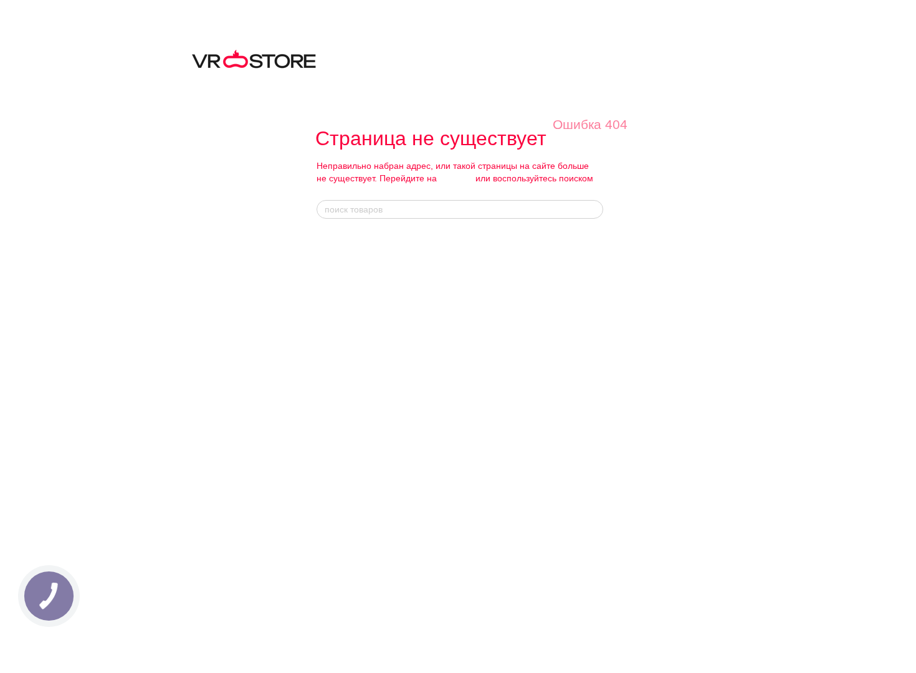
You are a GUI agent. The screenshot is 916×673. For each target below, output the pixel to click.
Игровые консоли (349, 322)
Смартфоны (339, 335)
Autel (583, 267)
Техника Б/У (339, 267)
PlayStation (466, 519)
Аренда (331, 499)
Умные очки (338, 280)
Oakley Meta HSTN (480, 335)
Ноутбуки (334, 308)
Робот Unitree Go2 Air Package (501, 454)
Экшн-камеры (342, 458)
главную (456, 178)
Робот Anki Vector (478, 427)
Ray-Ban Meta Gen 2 (483, 267)
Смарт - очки (473, 240)
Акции (587, 328)
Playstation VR (344, 577)
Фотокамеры (340, 431)
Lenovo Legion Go (477, 505)
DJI (580, 254)
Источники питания (352, 389)
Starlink (330, 472)
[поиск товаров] (593, 209)
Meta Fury (463, 308)
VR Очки (335, 537)
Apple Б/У (335, 349)
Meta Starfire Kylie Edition (492, 322)
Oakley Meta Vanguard (486, 349)
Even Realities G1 (477, 363)
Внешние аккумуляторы (490, 584)
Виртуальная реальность (364, 254)
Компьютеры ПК (347, 294)
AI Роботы (467, 387)
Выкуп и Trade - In (350, 512)
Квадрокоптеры (346, 403)
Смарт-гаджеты (346, 376)
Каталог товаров (354, 240)
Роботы (330, 363)
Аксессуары (467, 533)
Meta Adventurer (474, 294)
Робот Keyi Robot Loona (489, 441)
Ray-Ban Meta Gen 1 (483, 254)
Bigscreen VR (341, 604)
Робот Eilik (465, 414)
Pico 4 (328, 591)
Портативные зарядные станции (505, 570)
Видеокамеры (342, 444)
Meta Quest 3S (344, 563)
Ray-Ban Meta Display (485, 280)
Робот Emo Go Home (484, 400)
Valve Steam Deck (478, 492)
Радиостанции (343, 485)
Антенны (333, 417)
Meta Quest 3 (341, 550)
